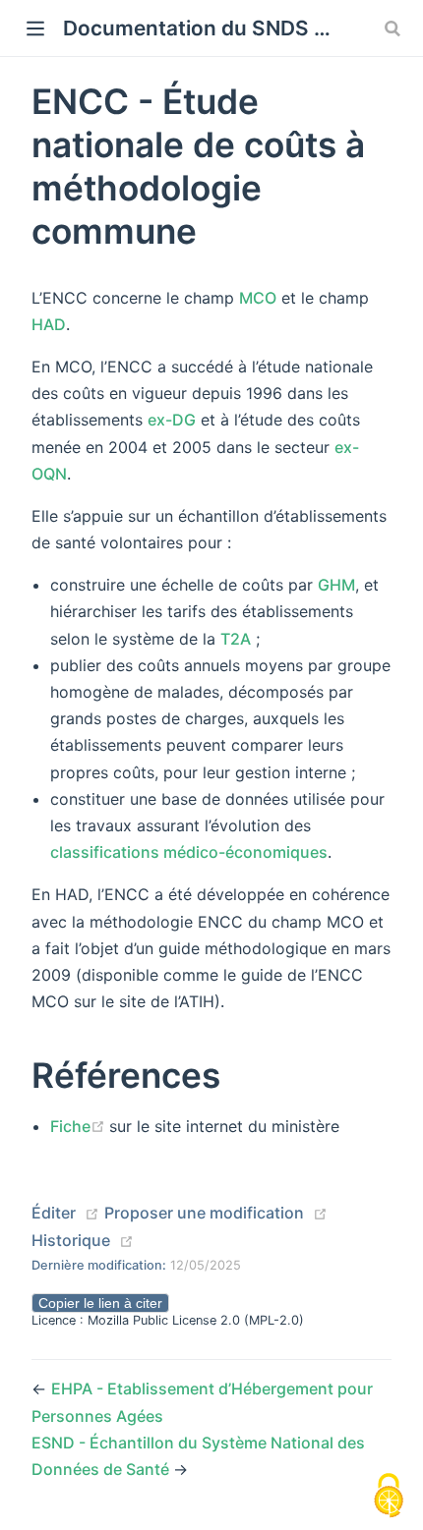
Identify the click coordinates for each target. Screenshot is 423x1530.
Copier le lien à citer (100, 1303)
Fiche (79, 1126)
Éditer (53, 1212)
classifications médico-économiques (189, 852)
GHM (336, 585)
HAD (48, 324)
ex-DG (172, 419)
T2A (235, 639)
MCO (257, 298)
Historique (70, 1240)
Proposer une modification (204, 1212)
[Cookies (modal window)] (388, 1496)
